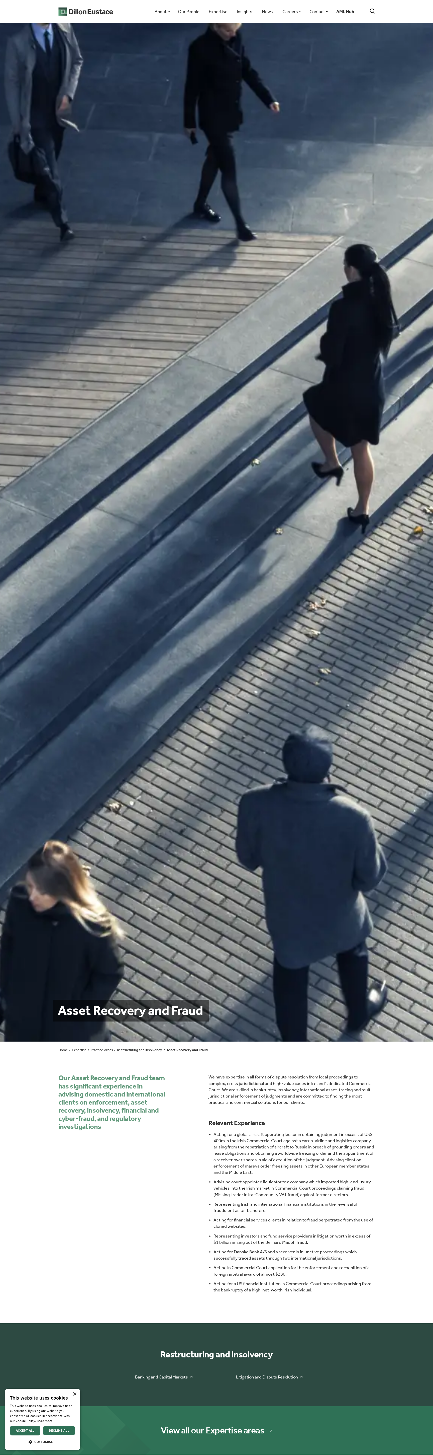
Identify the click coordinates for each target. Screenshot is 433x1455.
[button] (42, 1442)
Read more (45, 1421)
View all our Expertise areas (212, 1430)
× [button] (74, 1394)
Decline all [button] (59, 1430)
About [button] (160, 11)
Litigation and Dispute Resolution (267, 1377)
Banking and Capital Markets (161, 1377)
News (267, 11)
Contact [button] (317, 11)
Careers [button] (290, 11)
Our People (188, 11)
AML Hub (345, 11)
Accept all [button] (25, 1430)
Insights (244, 11)
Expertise (218, 11)
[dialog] (42, 1419)
